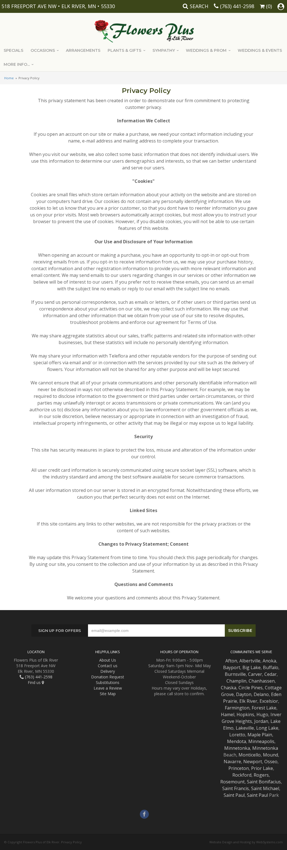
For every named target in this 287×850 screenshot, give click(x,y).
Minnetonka (237, 748)
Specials (13, 50)
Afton (231, 661)
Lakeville (245, 728)
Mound (270, 755)
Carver (255, 674)
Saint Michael (265, 788)
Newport (252, 761)
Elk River (248, 701)
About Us (107, 660)
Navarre (232, 761)
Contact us (107, 665)
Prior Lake (262, 768)
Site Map (108, 693)
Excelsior (269, 701)
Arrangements (83, 50)
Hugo (262, 714)
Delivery (107, 671)
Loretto (237, 735)
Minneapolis (261, 741)
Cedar (270, 674)
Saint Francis (235, 788)
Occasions (43, 50)
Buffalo (270, 667)
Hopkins (245, 714)
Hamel (227, 714)
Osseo (270, 761)
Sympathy (163, 50)
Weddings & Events (260, 50)
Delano (261, 694)
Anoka (269, 661)
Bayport (231, 667)
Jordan (261, 721)
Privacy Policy (71, 842)
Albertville (249, 661)
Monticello (250, 755)
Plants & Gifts (124, 50)
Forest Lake (264, 708)
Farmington (237, 708)
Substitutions (107, 682)
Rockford (241, 775)
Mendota (236, 741)
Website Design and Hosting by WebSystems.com (246, 842)
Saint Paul (234, 795)
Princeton (238, 768)
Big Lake (251, 667)
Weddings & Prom (206, 50)
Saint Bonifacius (264, 782)
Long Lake (267, 728)
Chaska (228, 688)
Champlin (236, 681)
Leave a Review (108, 688)
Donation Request (107, 676)
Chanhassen (262, 681)
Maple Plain (259, 735)
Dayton (243, 694)
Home (9, 78)
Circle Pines (251, 688)
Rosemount (232, 782)
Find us (35, 682)
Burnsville (235, 674)
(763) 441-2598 (237, 6)
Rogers (261, 775)
